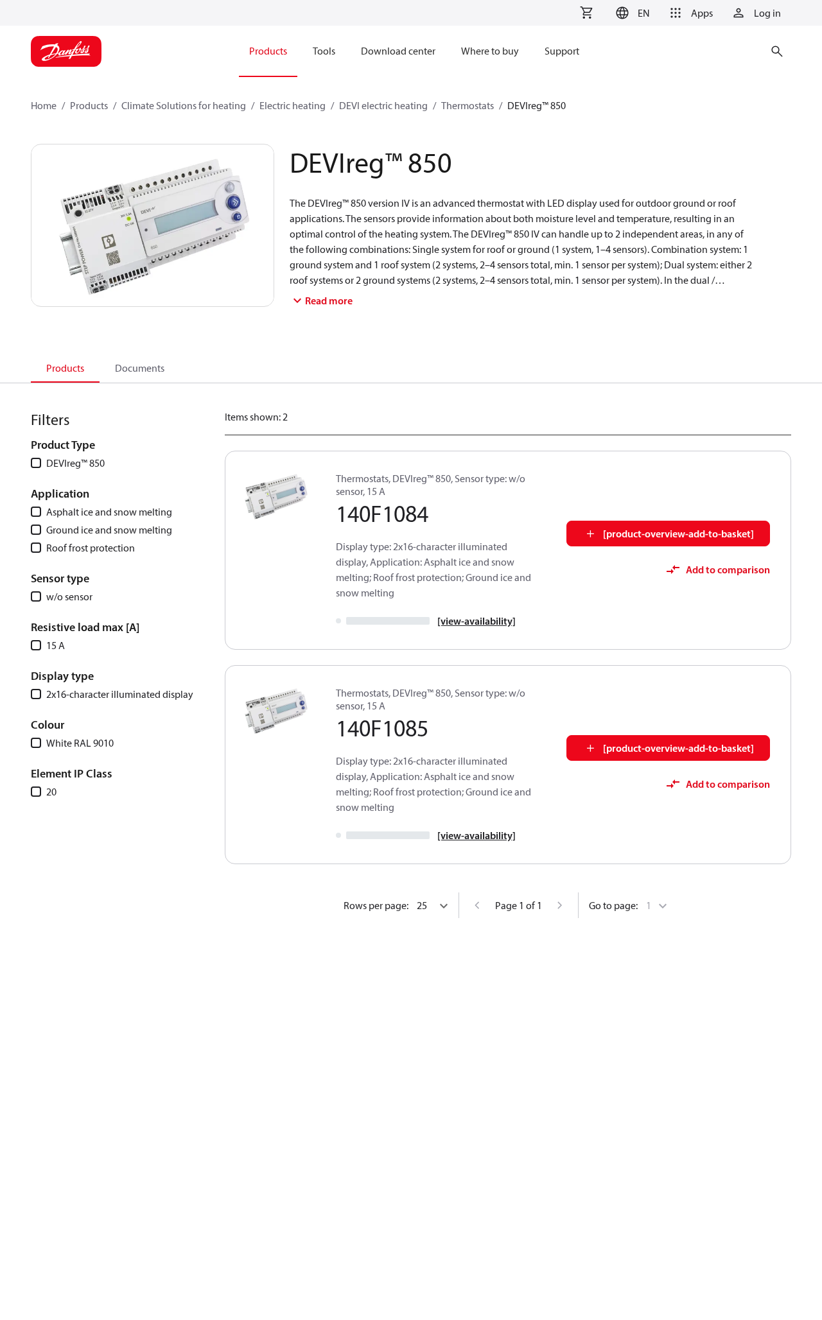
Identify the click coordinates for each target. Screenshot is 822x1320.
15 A (55, 645)
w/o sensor (69, 596)
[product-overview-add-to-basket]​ (678, 533)
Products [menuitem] (268, 50)
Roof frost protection (90, 547)
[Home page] (66, 51)
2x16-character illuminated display (119, 694)
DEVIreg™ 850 (75, 462)
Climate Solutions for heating (183, 105)
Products (89, 105)
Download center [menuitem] (398, 50)
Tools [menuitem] (324, 50)
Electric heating (292, 105)
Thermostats (467, 105)
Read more (329, 300)
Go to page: (613, 905)
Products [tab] (65, 367)
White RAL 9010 (80, 742)
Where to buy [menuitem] (490, 50)
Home (44, 105)
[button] (631, 13)
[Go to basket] (586, 13)
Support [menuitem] (562, 50)
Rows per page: (376, 905)
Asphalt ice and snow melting (109, 511)
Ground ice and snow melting (109, 529)
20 (51, 791)
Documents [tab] (139, 367)
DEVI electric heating (383, 105)
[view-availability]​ (476, 620)
